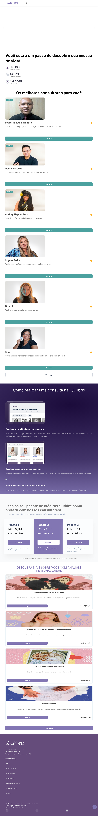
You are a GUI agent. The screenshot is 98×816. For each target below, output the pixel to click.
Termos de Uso (10, 778)
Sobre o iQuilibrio (10, 768)
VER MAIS (49, 728)
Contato (7, 793)
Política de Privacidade (12, 783)
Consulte (49, 138)
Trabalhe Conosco (11, 788)
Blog (6, 763)
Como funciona (10, 773)
